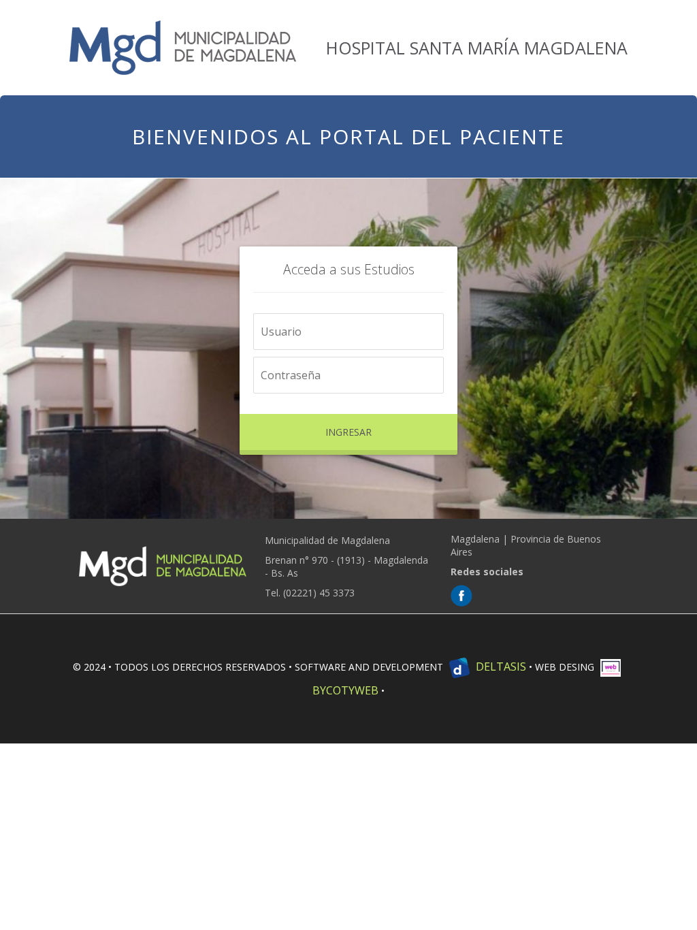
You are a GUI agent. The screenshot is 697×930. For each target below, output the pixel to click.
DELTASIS (499, 666)
